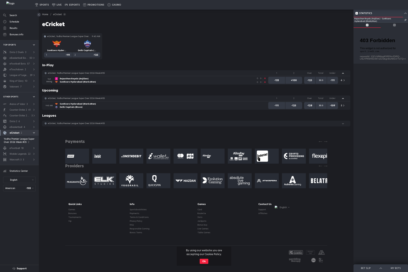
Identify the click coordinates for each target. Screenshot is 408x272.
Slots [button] (199, 217)
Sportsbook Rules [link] (138, 209)
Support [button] (262, 209)
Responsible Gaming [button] (139, 228)
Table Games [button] (203, 232)
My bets (396, 268)
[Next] (325, 141)
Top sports (9, 44)
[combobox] (19, 180)
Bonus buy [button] (202, 225)
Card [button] (199, 209)
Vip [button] (70, 221)
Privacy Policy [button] (136, 221)
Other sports (10, 96)
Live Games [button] (202, 228)
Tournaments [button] (74, 217)
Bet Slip (366, 268)
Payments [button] (134, 213)
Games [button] (71, 209)
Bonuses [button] (72, 213)
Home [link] (45, 14)
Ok (204, 261)
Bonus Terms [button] (136, 232)
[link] (17, 5)
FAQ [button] (132, 225)
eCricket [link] (57, 14)
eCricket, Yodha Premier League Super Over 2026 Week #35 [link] (76, 73)
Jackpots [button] (201, 221)
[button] (114, 4)
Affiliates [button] (262, 213)
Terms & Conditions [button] (139, 217)
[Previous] (320, 141)
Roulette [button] (201, 213)
